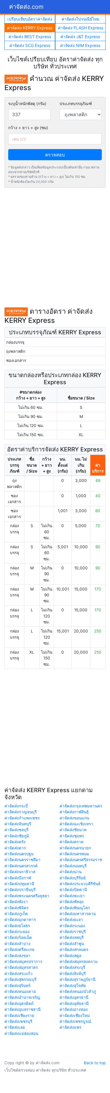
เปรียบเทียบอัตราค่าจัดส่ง (29, 18)
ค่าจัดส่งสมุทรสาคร (21, 967)
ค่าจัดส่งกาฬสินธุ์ (74, 811)
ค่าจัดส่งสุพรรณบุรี (20, 979)
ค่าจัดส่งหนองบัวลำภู (78, 991)
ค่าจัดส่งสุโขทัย (73, 985)
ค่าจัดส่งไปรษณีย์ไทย (80, 18)
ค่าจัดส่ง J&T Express (80, 36)
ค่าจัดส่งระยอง (17, 931)
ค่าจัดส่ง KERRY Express (29, 27)
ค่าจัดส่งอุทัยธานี (74, 1003)
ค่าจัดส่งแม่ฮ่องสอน (21, 1033)
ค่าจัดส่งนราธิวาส (19, 871)
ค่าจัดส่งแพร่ (70, 1027)
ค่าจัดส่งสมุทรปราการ (23, 961)
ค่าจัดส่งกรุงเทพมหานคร (81, 806)
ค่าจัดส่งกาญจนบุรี (20, 811)
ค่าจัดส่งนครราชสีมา (22, 859)
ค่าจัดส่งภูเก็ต (16, 913)
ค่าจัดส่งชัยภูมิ (16, 836)
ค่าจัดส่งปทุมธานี (19, 883)
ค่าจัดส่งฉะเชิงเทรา (76, 824)
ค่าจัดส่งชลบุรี (16, 829)
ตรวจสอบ (55, 155)
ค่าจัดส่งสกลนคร (74, 949)
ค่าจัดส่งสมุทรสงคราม (79, 961)
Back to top (95, 1062)
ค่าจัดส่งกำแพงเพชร (22, 818)
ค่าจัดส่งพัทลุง (72, 901)
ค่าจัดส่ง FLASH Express (80, 27)
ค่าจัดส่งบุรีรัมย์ (73, 878)
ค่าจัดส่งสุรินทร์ (17, 985)
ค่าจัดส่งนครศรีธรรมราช (81, 859)
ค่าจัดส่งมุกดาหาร (20, 919)
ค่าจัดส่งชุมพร (72, 836)
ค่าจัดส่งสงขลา (17, 955)
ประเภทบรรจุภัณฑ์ (76, 103)
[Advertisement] (55, 248)
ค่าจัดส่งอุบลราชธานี (22, 1009)
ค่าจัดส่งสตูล (70, 955)
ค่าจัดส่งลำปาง (17, 943)
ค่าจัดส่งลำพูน (72, 943)
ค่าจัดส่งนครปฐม (19, 853)
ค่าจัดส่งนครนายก (75, 848)
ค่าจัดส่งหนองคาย (20, 991)
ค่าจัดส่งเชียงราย (19, 1015)
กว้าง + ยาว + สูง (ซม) (28, 127)
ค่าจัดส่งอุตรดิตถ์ (18, 1003)
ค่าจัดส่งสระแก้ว (18, 973)
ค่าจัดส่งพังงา (16, 901)
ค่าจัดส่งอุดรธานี (74, 997)
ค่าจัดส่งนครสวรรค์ (21, 865)
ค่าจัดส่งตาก (15, 848)
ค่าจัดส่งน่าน (71, 871)
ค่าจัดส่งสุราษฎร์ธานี (77, 979)
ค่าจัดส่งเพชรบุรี (18, 1021)
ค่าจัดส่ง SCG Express (29, 45)
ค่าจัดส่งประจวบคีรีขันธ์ (80, 883)
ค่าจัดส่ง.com (26, 6)
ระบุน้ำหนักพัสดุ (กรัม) (27, 103)
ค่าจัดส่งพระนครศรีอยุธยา (26, 895)
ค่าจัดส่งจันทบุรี (17, 824)
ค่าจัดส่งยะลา (71, 919)
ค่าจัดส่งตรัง (15, 841)
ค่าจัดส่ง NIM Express (80, 45)
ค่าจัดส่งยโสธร (17, 925)
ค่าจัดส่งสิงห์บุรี (73, 973)
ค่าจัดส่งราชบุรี (73, 931)
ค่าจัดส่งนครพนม (74, 853)
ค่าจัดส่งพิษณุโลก (75, 907)
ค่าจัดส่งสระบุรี (72, 967)
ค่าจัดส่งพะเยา (72, 895)
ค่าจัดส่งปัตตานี (73, 889)
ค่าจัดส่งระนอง (72, 925)
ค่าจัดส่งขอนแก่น (74, 818)
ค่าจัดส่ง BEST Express (30, 36)
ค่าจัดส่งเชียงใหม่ (75, 1015)
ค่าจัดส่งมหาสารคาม (78, 913)
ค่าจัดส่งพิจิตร (16, 907)
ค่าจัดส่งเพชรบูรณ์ (75, 1021)
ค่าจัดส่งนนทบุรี (73, 865)
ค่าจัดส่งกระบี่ (16, 806)
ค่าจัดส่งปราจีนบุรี (19, 889)
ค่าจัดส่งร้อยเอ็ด (18, 937)
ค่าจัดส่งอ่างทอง (74, 1009)
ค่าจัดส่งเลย (14, 1027)
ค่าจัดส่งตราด (72, 841)
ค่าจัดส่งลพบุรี (72, 937)
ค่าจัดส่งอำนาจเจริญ (22, 997)
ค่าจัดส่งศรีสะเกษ (19, 949)
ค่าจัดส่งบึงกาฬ (17, 878)
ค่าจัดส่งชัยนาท (73, 829)
